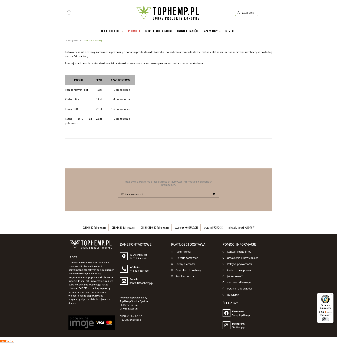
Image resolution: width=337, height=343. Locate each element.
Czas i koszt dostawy (188, 270)
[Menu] (331, 295)
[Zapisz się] (214, 194)
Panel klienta (183, 251)
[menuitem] (112, 31)
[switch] (325, 319)
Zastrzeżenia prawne (239, 270)
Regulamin (233, 294)
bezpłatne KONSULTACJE (186, 227)
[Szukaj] (282, 4)
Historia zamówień (187, 257)
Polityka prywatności (239, 264)
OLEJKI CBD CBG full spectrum (155, 227)
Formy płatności (185, 264)
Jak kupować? (235, 276)
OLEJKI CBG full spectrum (123, 227)
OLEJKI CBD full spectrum (94, 227)
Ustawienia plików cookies (242, 257)
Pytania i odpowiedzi (239, 288)
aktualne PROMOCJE (213, 227)
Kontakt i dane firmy (239, 251)
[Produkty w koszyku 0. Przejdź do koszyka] (269, 13)
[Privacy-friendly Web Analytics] (7, 340)
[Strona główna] (168, 13)
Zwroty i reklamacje (239, 282)
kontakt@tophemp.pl (141, 283)
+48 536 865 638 (139, 270)
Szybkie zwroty (185, 276)
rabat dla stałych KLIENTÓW (242, 227)
